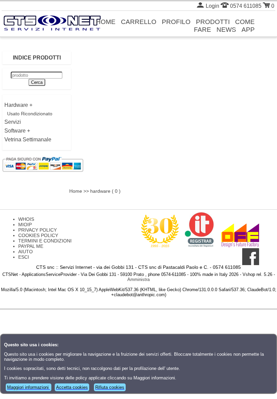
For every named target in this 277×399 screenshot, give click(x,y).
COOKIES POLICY (38, 235)
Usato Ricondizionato (29, 113)
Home (75, 191)
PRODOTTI (213, 21)
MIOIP (25, 224)
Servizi (12, 122)
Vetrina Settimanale (27, 139)
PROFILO (176, 21)
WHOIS (26, 219)
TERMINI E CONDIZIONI (45, 240)
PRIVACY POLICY (37, 230)
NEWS (226, 29)
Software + (17, 131)
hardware (100, 191)
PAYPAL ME (30, 246)
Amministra (138, 279)
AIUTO (25, 251)
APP (248, 29)
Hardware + (18, 105)
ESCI (23, 257)
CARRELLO (138, 21)
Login (211, 6)
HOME (106, 21)
